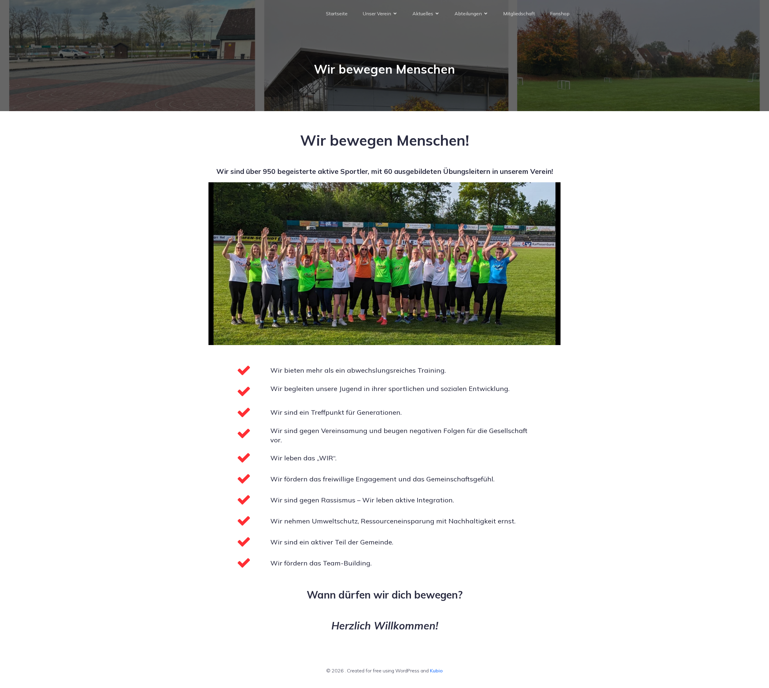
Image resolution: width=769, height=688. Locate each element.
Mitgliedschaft (519, 14)
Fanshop (560, 14)
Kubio (436, 671)
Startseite (337, 14)
